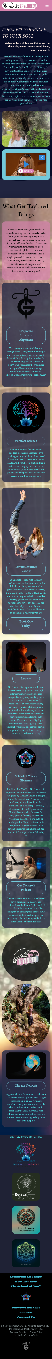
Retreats (26, 678)
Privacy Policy (36, 1332)
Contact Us (26, 1317)
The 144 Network (26, 1086)
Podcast (26, 1312)
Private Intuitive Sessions (26, 569)
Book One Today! (26, 624)
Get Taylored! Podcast (26, 888)
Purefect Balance (26, 441)
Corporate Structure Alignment (26, 335)
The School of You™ (26, 1286)
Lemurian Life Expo (26, 1277)
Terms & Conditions (19, 1332)
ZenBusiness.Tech (29, 1335)
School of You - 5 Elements (26, 778)
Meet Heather (26, 1281)
